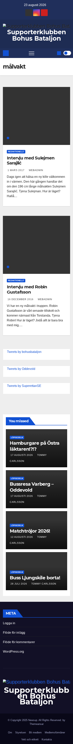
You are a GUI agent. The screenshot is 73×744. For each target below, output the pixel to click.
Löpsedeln (17, 437)
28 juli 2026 (19, 583)
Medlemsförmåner (55, 732)
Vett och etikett (30, 739)
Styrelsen (20, 732)
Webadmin (36, 170)
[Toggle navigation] (31, 53)
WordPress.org (13, 651)
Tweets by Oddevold (21, 368)
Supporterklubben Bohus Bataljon (36, 35)
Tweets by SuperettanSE (24, 385)
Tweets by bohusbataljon (24, 351)
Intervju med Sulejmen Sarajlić (31, 160)
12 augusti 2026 (22, 537)
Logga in (9, 623)
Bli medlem (35, 732)
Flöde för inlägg (14, 632)
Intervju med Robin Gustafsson (27, 289)
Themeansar (37, 724)
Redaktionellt (16, 152)
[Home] (6, 53)
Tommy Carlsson (43, 583)
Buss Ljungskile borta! (35, 578)
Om (10, 732)
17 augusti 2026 (22, 455)
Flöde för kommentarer (19, 642)
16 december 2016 (21, 299)
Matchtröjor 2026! (30, 531)
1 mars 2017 (16, 170)
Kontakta (47, 739)
